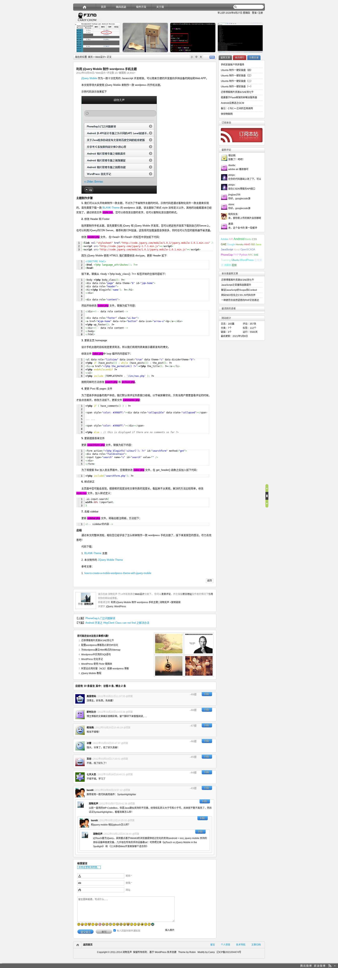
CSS (254, 239)
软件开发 (141, 6)
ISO (253, 244)
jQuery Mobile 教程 (91, 673)
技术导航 (240, 944)
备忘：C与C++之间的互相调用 (237, 108)
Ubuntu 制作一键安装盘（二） (237, 81)
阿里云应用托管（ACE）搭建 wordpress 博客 (105, 668)
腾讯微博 (306, 965)
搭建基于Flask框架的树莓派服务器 (239, 97)
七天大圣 (91, 774)
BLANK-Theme (111, 207)
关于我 (160, 6)
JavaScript (227, 249)
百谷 (89, 759)
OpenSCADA (247, 249)
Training (226, 259)
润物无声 (88, 604)
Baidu (248, 239)
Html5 (247, 244)
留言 (212, 944)
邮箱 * (129, 883)
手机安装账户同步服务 (232, 64)
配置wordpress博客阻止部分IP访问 (99, 645)
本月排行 (239, 57)
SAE (256, 254)
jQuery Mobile (89, 78)
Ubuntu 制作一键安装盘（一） (237, 86)
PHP (236, 254)
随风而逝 (121, 6)
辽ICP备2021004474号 (229, 952)
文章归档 (256, 944)
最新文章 (225, 57)
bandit (90, 790)
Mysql (237, 249)
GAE (224, 244)
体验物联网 (227, 114)
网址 (128, 890)
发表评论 (166, 594)
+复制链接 (175, 602)
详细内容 (115, 54)
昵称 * (129, 876)
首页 (103, 6)
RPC (250, 254)
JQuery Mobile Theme (110, 559)
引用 (210, 594)
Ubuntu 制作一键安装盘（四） (237, 70)
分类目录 (254, 57)
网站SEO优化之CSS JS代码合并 (238, 295)
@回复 (129, 696)
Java (258, 244)
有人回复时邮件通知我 (128, 930)
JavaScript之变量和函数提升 (236, 285)
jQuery (109, 606)
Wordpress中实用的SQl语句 (96, 654)
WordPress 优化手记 (92, 659)
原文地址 (187, 594)
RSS (212, 57)
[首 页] (84, 7)
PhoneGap (227, 254)
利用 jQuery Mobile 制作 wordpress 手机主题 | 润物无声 (140, 602)
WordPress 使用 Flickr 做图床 (96, 664)
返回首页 (88, 944)
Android (239, 239)
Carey (211, 952)
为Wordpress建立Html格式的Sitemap (100, 649)
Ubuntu (235, 260)
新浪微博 (320, 965)
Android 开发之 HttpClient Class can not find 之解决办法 (117, 622)
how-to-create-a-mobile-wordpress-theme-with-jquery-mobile (117, 573)
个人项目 (225, 944)
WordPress (120, 606)
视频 (234, 265)
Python (243, 254)
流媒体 (227, 265)
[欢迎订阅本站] (330, 966)
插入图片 (169, 930)
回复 (207, 694)
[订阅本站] (241, 143)
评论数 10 (112, 73)
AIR (231, 239)
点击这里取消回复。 (89, 867)
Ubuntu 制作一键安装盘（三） (237, 75)
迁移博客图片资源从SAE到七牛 (97, 640)
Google (231, 244)
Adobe (224, 239)
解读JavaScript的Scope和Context (239, 290)
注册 (260, 13)
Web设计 (100, 57)
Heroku (240, 244)
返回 (209, 580)
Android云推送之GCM (232, 103)
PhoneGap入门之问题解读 (100, 618)
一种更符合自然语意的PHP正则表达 (240, 300)
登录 (254, 13)
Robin (192, 952)
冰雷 (89, 743)
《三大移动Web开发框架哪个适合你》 (128, 846)
